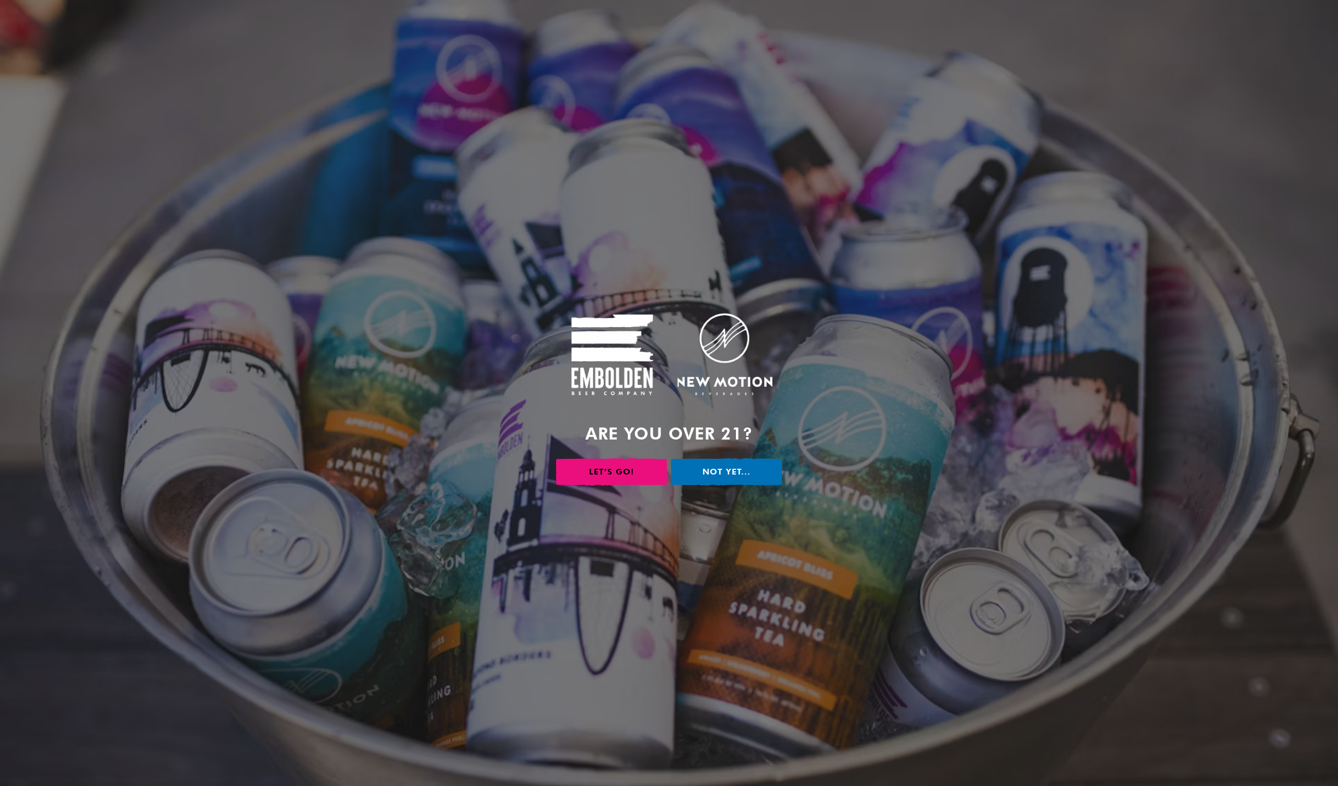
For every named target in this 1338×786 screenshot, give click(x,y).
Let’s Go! (611, 472)
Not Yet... (726, 472)
